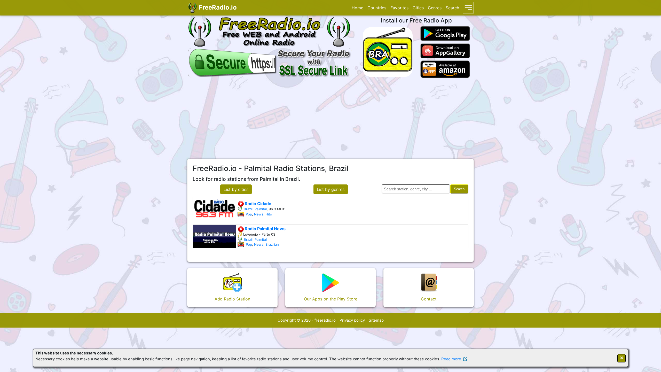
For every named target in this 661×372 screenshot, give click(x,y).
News (258, 214)
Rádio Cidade (257, 203)
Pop (249, 214)
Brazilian (272, 244)
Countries (376, 7)
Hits (268, 214)
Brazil (248, 209)
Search (452, 7)
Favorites (399, 7)
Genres (435, 7)
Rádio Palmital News (265, 228)
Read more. (451, 359)
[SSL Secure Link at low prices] (270, 62)
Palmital (261, 209)
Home (357, 7)
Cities (418, 7)
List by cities (236, 189)
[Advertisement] (330, 118)
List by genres (330, 189)
